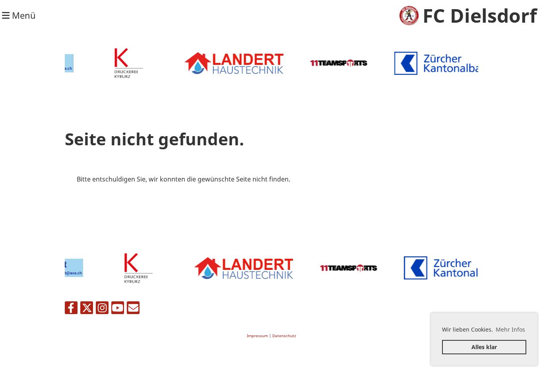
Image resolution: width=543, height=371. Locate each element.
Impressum (257, 335)
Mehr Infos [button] (510, 329)
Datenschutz (284, 335)
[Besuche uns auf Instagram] (102, 309)
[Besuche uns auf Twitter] (86, 309)
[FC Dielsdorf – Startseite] (409, 15)
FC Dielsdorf (480, 15)
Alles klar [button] (484, 347)
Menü (23, 15)
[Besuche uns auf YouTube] (117, 309)
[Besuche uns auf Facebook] (71, 309)
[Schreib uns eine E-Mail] (133, 309)
